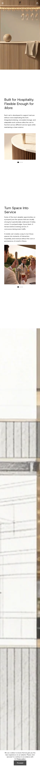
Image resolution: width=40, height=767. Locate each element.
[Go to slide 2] (20, 162)
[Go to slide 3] (22, 162)
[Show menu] (3, 3)
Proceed (20, 763)
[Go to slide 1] (18, 162)
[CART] (37, 3)
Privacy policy (21, 759)
